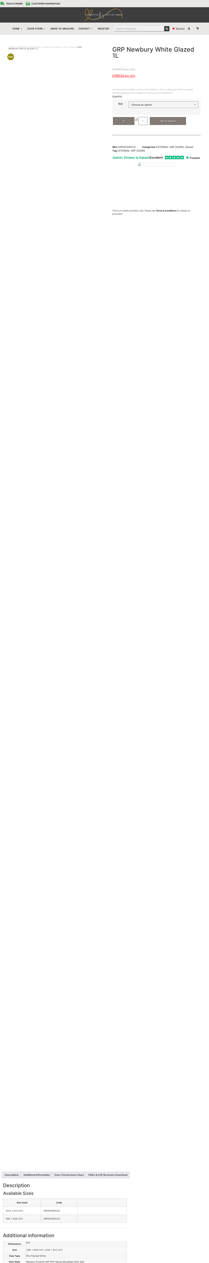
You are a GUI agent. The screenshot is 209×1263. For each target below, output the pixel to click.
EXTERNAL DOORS (40, 47)
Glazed (189, 146)
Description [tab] (12, 1174)
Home (11, 47)
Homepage (22, 47)
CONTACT (84, 28)
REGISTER (103, 28)
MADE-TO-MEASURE (62, 28)
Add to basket (168, 121)
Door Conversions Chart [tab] (69, 1174)
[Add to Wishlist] (123, 121)
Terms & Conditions (166, 210)
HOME (16, 28)
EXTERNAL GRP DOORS (63, 47)
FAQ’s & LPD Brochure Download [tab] (107, 1174)
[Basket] (196, 28)
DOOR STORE (35, 28)
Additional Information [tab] (36, 1174)
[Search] (166, 28)
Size (120, 104)
